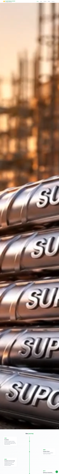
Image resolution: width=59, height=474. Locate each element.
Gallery (49, 1)
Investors (53, 1)
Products (45, 1)
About (41, 1)
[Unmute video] (57, 428)
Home (37, 1)
